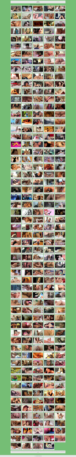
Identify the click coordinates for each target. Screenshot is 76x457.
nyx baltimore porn (38, 2)
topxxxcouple (38, 1)
